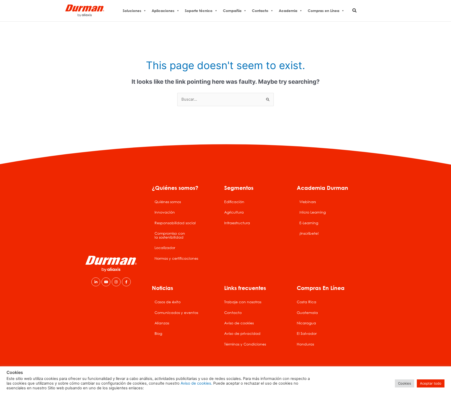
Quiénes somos (168, 201)
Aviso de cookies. (196, 383)
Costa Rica (306, 301)
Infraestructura (237, 222)
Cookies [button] (404, 383)
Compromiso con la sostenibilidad (170, 235)
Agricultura (234, 212)
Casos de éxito (168, 301)
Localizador (165, 247)
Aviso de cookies (239, 322)
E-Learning (308, 222)
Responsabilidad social (175, 222)
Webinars (307, 201)
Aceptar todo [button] (430, 383)
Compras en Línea (323, 10)
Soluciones (132, 10)
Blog (158, 333)
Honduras (305, 344)
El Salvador (307, 333)
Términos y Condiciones (245, 344)
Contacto (260, 10)
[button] (354, 10)
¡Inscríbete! (309, 233)
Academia (288, 10)
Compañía (232, 10)
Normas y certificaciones (176, 258)
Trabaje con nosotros (242, 301)
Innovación (165, 212)
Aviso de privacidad (242, 333)
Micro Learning (312, 212)
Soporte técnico (198, 10)
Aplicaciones (163, 10)
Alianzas (162, 322)
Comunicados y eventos (176, 312)
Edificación (234, 201)
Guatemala (307, 312)
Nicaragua (306, 322)
